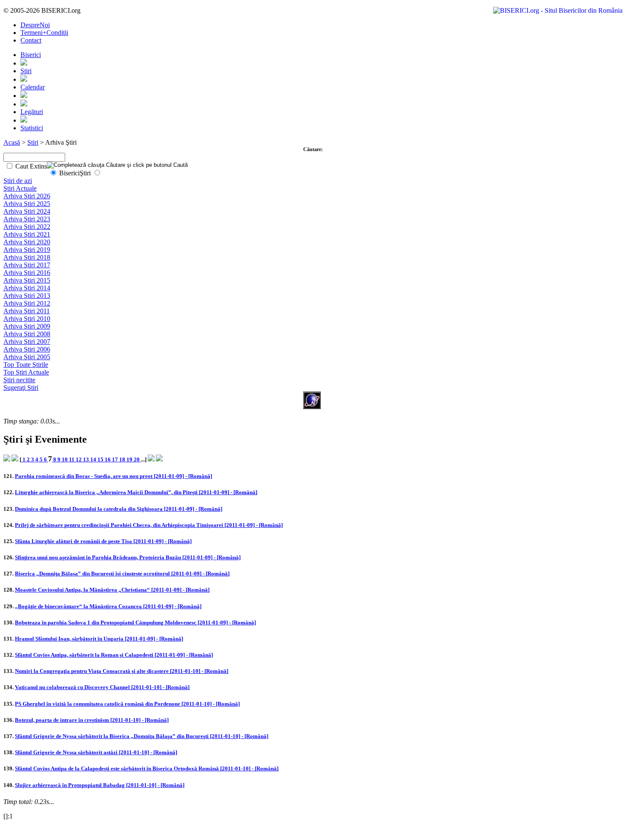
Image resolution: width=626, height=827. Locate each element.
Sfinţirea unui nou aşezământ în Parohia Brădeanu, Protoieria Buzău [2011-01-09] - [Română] (128, 557)
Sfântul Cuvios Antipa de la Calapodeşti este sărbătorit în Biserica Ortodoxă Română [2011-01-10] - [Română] (147, 768)
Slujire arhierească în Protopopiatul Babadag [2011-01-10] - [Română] (99, 785)
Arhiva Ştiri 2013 (26, 295)
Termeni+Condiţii (44, 32)
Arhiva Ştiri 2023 (26, 219)
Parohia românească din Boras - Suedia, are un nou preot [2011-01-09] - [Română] (113, 476)
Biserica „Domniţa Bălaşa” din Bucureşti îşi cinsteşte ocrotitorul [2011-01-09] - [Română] (122, 573)
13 (86, 459)
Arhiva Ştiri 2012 (26, 303)
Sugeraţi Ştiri (20, 387)
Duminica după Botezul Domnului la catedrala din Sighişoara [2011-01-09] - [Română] (118, 509)
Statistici (31, 128)
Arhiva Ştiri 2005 (26, 357)
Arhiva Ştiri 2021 (26, 234)
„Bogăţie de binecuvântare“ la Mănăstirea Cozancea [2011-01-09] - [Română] (108, 606)
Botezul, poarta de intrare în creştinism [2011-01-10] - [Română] (92, 720)
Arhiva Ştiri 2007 (26, 341)
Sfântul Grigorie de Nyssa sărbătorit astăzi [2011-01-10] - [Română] (96, 752)
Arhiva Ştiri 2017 (26, 265)
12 (79, 459)
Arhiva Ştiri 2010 (26, 318)
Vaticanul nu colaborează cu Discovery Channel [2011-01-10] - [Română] (102, 687)
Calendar (32, 87)
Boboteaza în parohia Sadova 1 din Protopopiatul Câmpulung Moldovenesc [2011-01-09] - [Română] (135, 622)
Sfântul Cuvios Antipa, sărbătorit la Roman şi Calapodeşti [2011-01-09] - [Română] (114, 655)
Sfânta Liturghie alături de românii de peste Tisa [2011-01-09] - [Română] (103, 541)
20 (137, 459)
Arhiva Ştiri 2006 (26, 349)
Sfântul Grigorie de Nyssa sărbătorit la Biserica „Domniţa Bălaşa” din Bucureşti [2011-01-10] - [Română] (141, 736)
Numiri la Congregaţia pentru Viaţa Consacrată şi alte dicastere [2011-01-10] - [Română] (121, 671)
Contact (30, 40)
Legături (31, 111)
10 (65, 459)
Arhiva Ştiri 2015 (26, 280)
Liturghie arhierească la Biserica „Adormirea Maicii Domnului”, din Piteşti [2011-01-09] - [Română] (136, 492)
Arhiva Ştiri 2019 (26, 249)
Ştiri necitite (19, 379)
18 (122, 459)
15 (101, 459)
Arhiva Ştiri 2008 (26, 334)
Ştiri (26, 70)
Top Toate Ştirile (25, 364)
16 (108, 459)
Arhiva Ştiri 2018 (26, 257)
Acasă (11, 142)
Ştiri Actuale (20, 188)
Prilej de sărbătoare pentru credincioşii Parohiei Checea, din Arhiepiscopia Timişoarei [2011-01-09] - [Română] (149, 525)
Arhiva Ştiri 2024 (26, 211)
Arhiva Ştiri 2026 (26, 196)
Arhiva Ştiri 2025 (26, 203)
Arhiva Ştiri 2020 (26, 242)
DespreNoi (35, 25)
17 (115, 459)
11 (72, 459)
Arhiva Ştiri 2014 (26, 288)
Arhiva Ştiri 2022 (26, 226)
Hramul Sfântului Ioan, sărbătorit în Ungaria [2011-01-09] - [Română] (99, 638)
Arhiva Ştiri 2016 (26, 272)
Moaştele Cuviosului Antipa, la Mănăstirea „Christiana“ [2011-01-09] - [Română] (112, 590)
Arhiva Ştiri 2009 (26, 326)
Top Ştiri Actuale (26, 372)
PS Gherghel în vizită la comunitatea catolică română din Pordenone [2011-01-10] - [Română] (127, 704)
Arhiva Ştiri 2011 (26, 311)
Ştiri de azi (17, 180)
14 (94, 459)
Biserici (30, 54)
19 (130, 459)
